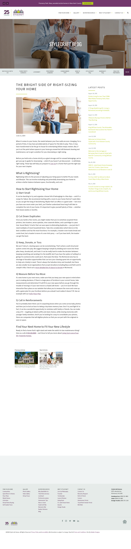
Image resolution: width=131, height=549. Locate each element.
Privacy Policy (35, 532)
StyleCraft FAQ (90, 72)
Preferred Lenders (50, 72)
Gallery (25, 489)
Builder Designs (95, 532)
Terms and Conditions (80, 532)
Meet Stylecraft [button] (105, 13)
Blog (127, 72)
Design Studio (61, 507)
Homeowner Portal (83, 500)
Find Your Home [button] (63, 13)
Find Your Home (8, 489)
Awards (60, 505)
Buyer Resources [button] (89, 13)
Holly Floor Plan (35, 294)
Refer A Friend (82, 496)
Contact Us (81, 489)
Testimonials (61, 496)
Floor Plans (6, 496)
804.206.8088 (31, 333)
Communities (6, 491)
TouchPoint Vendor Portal (85, 503)
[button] (4, 3)
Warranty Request (83, 494)
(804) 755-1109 (124, 501)
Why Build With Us (7, 72)
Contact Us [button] (119, 13)
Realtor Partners (116, 72)
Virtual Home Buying (8, 503)
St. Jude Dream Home (64, 503)
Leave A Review (62, 498)
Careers (80, 498)
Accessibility (44, 532)
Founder (60, 494)
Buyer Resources (44, 489)
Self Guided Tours (8, 505)
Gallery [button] (76, 13)
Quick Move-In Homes (9, 494)
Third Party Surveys (23, 72)
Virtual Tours (26, 496)
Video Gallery (26, 494)
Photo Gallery (26, 491)
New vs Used (77, 72)
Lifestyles (5, 500)
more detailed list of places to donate (49, 267)
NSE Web (80, 505)
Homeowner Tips (65, 72)
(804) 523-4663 (124, 496)
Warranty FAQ (102, 72)
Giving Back (61, 500)
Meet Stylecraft (63, 489)
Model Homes (6, 498)
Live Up (53, 164)
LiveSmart (36, 72)
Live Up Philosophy (63, 491)
